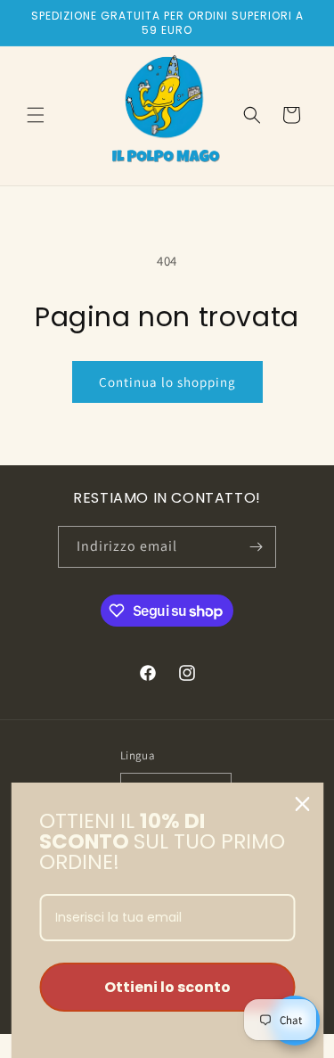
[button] (35, 115)
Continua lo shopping (167, 381)
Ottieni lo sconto (167, 987)
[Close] (302, 804)
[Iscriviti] (255, 547)
